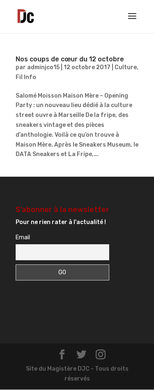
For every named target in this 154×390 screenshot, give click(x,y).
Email (23, 237)
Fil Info (26, 77)
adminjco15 (43, 67)
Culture (126, 67)
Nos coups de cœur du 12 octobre (70, 59)
